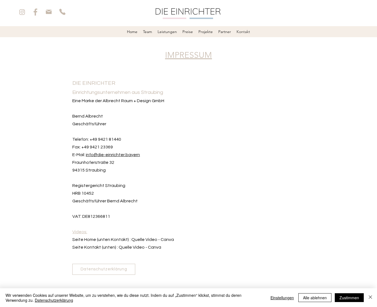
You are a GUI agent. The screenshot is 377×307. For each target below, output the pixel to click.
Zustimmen (349, 297)
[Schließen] (370, 298)
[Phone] (62, 11)
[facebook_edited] (35, 12)
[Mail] (49, 11)
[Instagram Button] (22, 12)
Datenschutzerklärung (54, 300)
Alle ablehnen (315, 297)
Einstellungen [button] (282, 297)
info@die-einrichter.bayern (113, 155)
